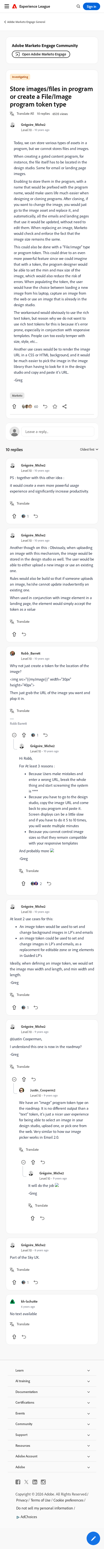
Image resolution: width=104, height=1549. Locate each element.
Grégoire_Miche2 (33, 124)
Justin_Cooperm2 (42, 1090)
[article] (52, 491)
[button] (25, 113)
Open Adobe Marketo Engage (44, 54)
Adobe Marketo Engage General (26, 22)
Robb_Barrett (30, 653)
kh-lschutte (29, 1301)
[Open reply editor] (52, 431)
